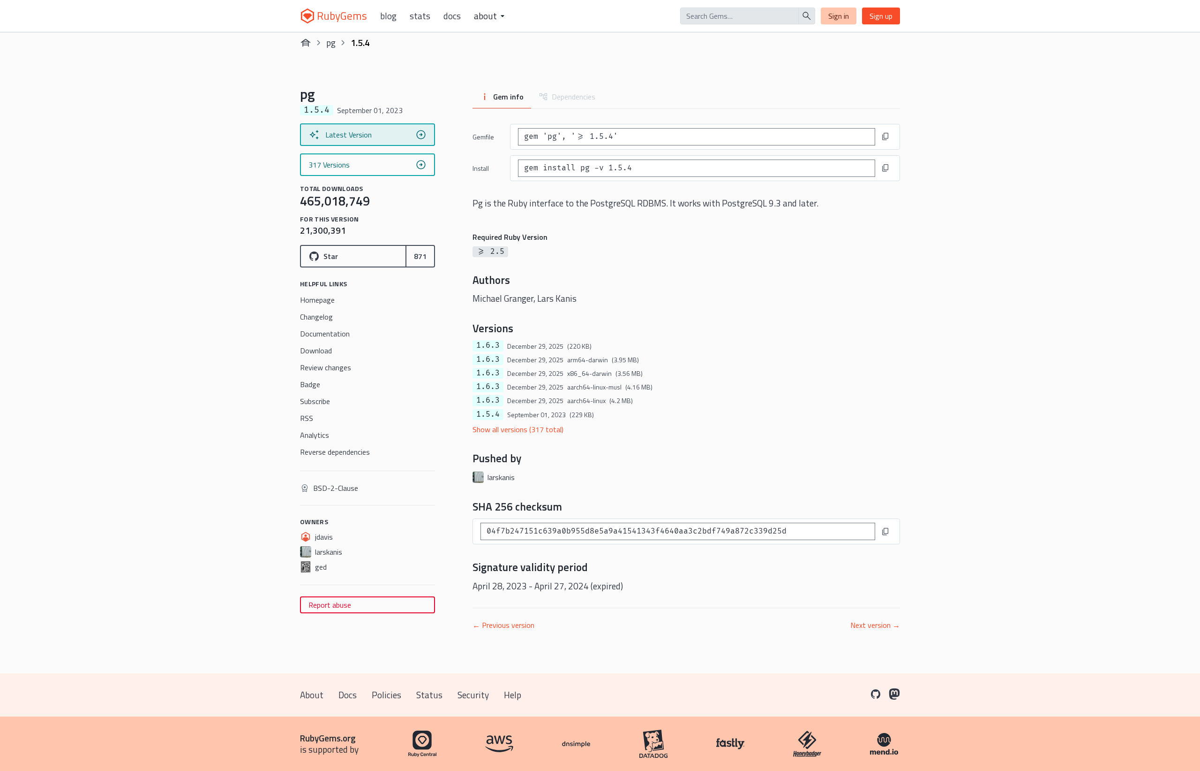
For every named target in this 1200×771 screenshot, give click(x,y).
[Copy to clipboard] (885, 136)
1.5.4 (488, 414)
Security (473, 695)
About (311, 695)
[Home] (305, 42)
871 (420, 256)
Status (429, 695)
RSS (306, 418)
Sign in (838, 16)
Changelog (316, 316)
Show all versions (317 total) (517, 429)
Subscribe (315, 401)
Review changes (325, 367)
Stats (420, 16)
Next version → (875, 625)
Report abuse (329, 605)
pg (331, 42)
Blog (388, 16)
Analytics (314, 435)
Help (512, 695)
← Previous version (503, 625)
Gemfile (483, 137)
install (480, 168)
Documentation (325, 333)
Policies (386, 695)
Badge (310, 384)
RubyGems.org (328, 738)
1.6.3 (488, 345)
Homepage (317, 299)
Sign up (881, 16)
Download (316, 350)
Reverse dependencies (335, 452)
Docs (452, 16)
